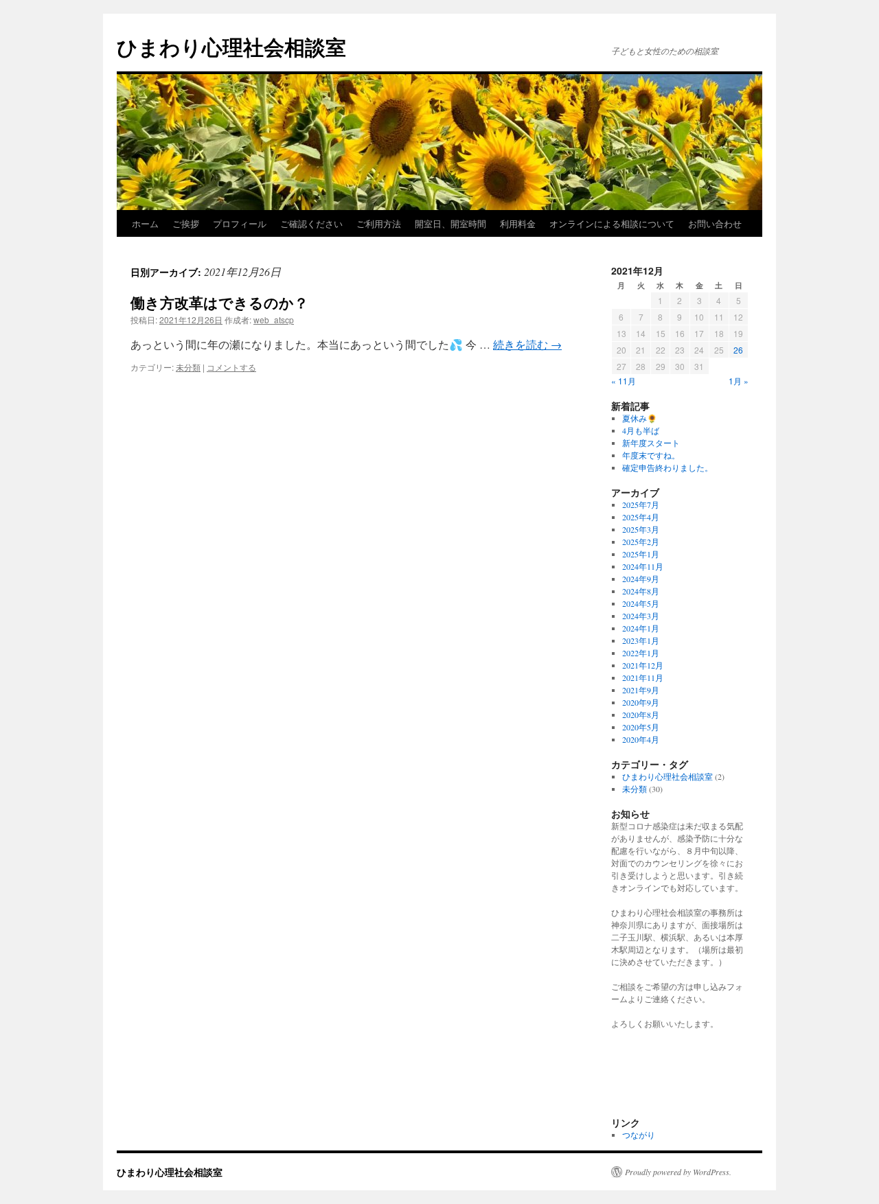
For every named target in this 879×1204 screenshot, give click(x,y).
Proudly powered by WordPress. (678, 1171)
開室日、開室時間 (450, 223)
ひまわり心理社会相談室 (231, 46)
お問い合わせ (715, 223)
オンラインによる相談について (611, 223)
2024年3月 (640, 615)
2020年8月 (640, 714)
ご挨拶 (185, 223)
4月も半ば (640, 430)
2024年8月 (640, 591)
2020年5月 (640, 726)
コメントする (231, 367)
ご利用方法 (378, 223)
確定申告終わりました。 (667, 467)
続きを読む (527, 344)
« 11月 (623, 380)
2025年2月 (640, 541)
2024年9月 (640, 578)
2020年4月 (640, 739)
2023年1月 (640, 640)
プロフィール (239, 223)
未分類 (188, 367)
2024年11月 (642, 566)
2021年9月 (640, 689)
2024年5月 (640, 603)
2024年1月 (640, 628)
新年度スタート (651, 442)
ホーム (145, 223)
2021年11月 (642, 677)
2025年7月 (640, 504)
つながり (638, 1134)
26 (738, 350)
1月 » (739, 380)
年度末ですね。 (651, 455)
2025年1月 (640, 553)
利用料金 (518, 223)
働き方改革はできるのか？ (219, 302)
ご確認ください (311, 223)
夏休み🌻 (639, 418)
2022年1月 (640, 652)
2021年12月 (642, 665)
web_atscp (273, 319)
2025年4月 (640, 516)
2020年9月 (640, 702)
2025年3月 (640, 529)
